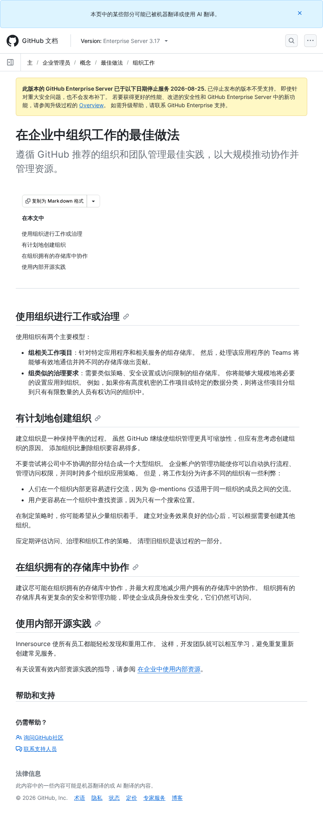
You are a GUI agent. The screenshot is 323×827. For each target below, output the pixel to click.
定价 (131, 797)
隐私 (96, 797)
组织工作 (144, 62)
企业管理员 (56, 62)
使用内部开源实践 (53, 623)
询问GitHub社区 (43, 737)
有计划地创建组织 (53, 418)
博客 (177, 797)
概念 (85, 62)
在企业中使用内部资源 (168, 669)
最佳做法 (112, 62)
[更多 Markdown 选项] (93, 201)
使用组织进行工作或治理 (68, 316)
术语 (79, 797)
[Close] (300, 12)
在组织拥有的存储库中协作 (72, 567)
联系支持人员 (40, 748)
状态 (114, 797)
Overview (91, 105)
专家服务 (154, 797)
